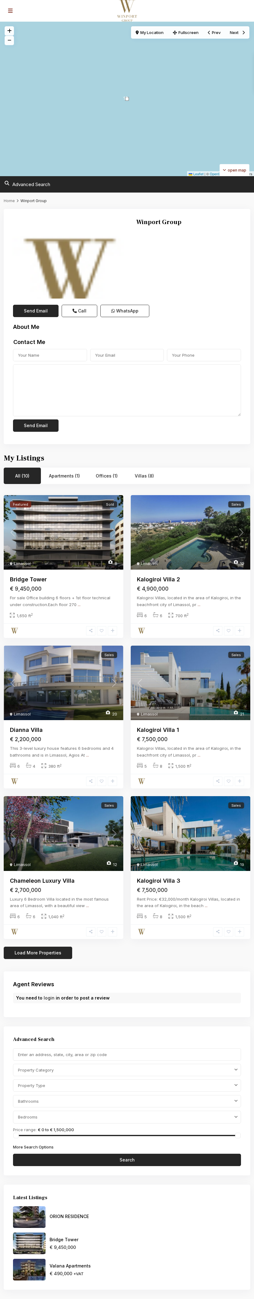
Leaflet (198, 173)
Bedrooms (27, 1116)
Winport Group (159, 222)
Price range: (25, 1129)
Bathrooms (28, 1101)
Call (81, 310)
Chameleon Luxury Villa (42, 880)
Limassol (22, 563)
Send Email (36, 310)
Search (127, 1159)
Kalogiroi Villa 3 (158, 880)
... (79, 604)
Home (9, 200)
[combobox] (127, 1070)
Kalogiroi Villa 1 (158, 730)
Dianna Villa (26, 730)
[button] (127, 99)
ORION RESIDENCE (69, 1216)
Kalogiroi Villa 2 (158, 579)
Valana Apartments (70, 1265)
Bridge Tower (28, 579)
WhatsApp (126, 310)
